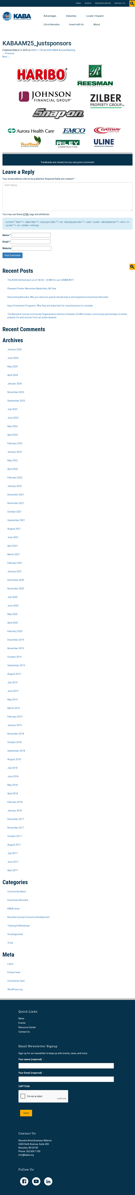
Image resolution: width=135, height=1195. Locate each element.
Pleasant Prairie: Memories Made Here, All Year (31, 288)
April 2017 (12, 870)
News (78, 3)
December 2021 (15, 494)
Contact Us (120, 3)
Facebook (24, 1181)
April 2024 (12, 375)
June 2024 (12, 358)
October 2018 (14, 742)
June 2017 (12, 861)
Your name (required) (31, 1059)
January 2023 (14, 452)
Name (6, 235)
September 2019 (16, 665)
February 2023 (14, 443)
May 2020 (12, 614)
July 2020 (12, 597)
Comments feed (16, 981)
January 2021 (14, 571)
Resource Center (103, 3)
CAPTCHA (24, 1086)
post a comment (85, 162)
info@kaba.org (26, 1155)
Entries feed (13, 972)
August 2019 (14, 674)
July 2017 (12, 853)
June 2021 (12, 537)
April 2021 (12, 546)
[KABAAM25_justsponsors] (67, 105)
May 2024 (12, 366)
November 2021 (15, 503)
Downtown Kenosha (17, 900)
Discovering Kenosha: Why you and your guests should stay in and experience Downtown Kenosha (57, 297)
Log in (10, 963)
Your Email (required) (31, 1073)
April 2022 (12, 469)
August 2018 (14, 759)
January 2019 (14, 725)
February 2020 (14, 631)
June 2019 (12, 691)
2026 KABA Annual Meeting (60, 50)
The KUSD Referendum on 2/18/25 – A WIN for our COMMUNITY (40, 280)
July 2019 (12, 682)
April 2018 (12, 793)
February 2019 (14, 716)
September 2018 (16, 750)
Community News (16, 891)
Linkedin (48, 1181)
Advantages (50, 16)
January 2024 (14, 383)
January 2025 (14, 349)
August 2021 (14, 528)
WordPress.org (15, 989)
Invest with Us (76, 24)
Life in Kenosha (51, 24)
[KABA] (16, 16)
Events (88, 3)
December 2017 (15, 819)
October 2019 (14, 657)
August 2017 (14, 844)
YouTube (36, 1181)
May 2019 (12, 699)
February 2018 (14, 802)
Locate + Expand (94, 16)
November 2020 (15, 588)
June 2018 (12, 776)
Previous (8, 53)
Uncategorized (15, 934)
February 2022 (14, 477)
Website (6, 248)
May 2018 (12, 785)
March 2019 (13, 708)
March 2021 (13, 554)
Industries (71, 16)
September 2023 (16, 400)
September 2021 (16, 520)
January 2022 (14, 486)
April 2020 (12, 622)
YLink (10, 942)
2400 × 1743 (37, 50)
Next (6, 56)
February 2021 (14, 563)
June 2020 (12, 605)
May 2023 (12, 426)
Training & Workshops (18, 925)
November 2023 (15, 392)
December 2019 (15, 639)
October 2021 (14, 511)
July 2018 (12, 768)
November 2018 (15, 733)
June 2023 (12, 417)
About (97, 24)
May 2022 (12, 460)
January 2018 (14, 810)
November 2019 (15, 648)
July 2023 (12, 409)
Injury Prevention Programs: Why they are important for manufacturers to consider (50, 305)
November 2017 (15, 827)
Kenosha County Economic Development (28, 917)
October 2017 (14, 836)
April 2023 (12, 435)
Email (6, 241)
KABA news (13, 908)
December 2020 (15, 580)
